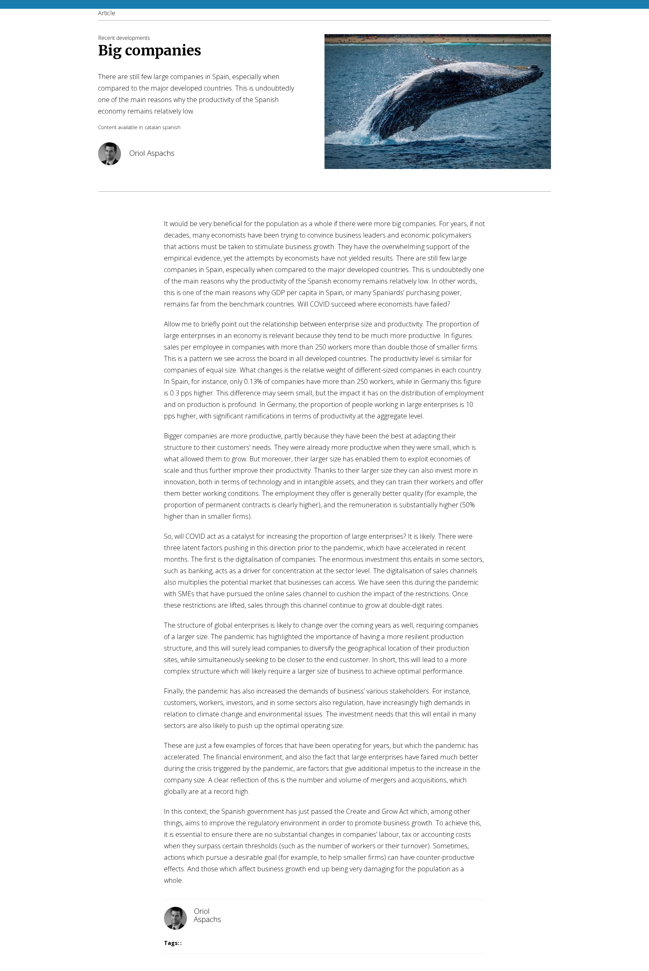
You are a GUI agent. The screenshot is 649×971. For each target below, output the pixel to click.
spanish (171, 127)
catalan (153, 127)
